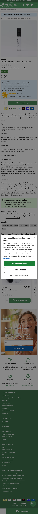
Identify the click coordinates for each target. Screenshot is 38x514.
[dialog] (19, 257)
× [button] (34, 237)
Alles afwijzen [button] (19, 270)
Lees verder (6, 258)
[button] (19, 275)
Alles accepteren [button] (19, 263)
